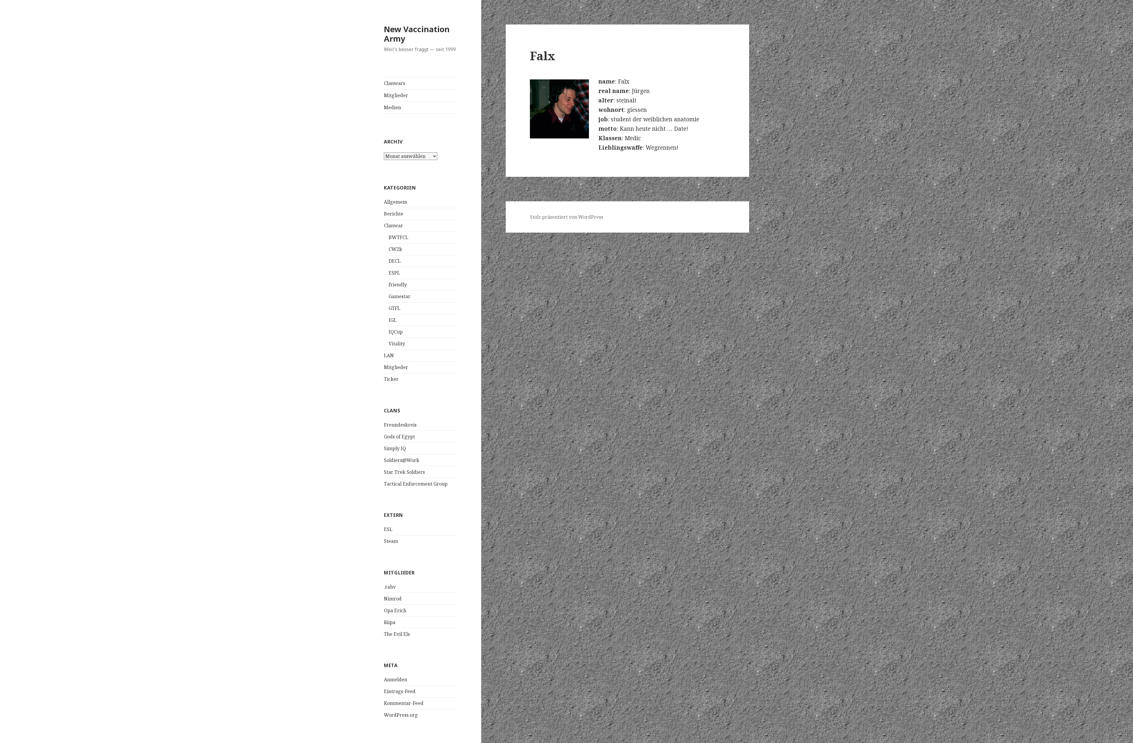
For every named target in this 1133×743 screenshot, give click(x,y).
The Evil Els (397, 634)
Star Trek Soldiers (404, 472)
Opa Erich (395, 610)
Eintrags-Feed (399, 691)
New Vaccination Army (417, 34)
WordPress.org (401, 715)
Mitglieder (396, 95)
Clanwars (394, 83)
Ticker (391, 379)
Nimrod (393, 598)
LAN (389, 355)
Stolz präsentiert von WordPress (566, 217)
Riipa (389, 622)
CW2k (395, 249)
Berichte (393, 213)
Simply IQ (395, 448)
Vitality (397, 343)
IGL (393, 320)
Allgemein (395, 202)
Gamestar (399, 296)
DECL (395, 261)
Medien (392, 107)
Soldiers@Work (401, 460)
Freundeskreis (400, 425)
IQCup (396, 332)
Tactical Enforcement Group (416, 484)
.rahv (390, 587)
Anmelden (395, 679)
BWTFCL (398, 237)
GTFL (394, 308)
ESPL (394, 273)
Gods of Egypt (399, 436)
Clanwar (393, 225)
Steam (391, 541)
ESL (388, 529)
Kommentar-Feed (403, 703)
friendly (398, 284)
